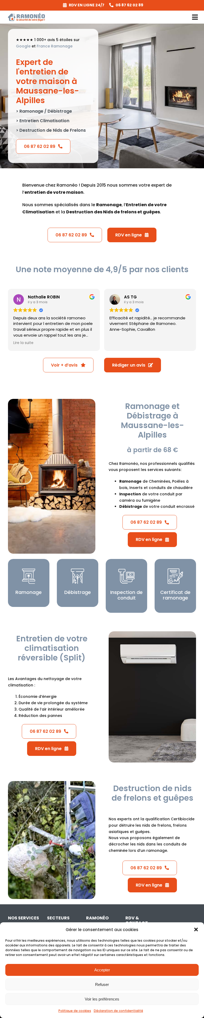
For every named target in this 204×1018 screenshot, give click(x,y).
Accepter (102, 970)
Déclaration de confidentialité (118, 1010)
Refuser (102, 984)
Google (23, 46)
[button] (196, 929)
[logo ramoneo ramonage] (26, 14)
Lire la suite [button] (23, 343)
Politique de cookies (74, 1010)
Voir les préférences (102, 999)
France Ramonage (55, 46)
